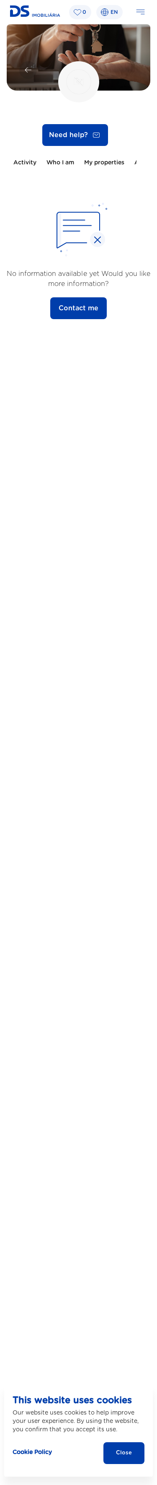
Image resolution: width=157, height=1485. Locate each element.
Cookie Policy (32, 1452)
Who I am (60, 163)
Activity (24, 163)
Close (124, 1453)
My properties (104, 163)
